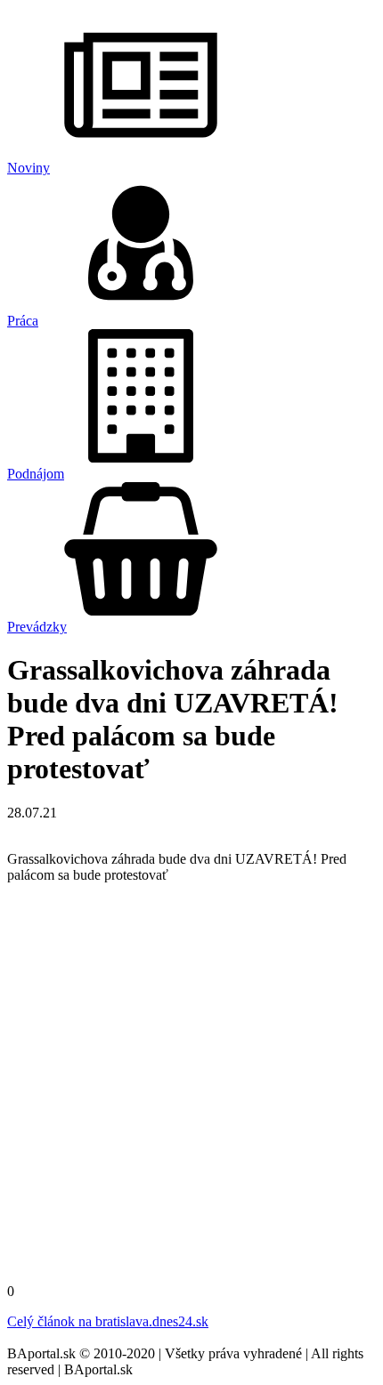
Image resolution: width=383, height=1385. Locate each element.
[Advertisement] (191, 1089)
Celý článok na (107, 1321)
